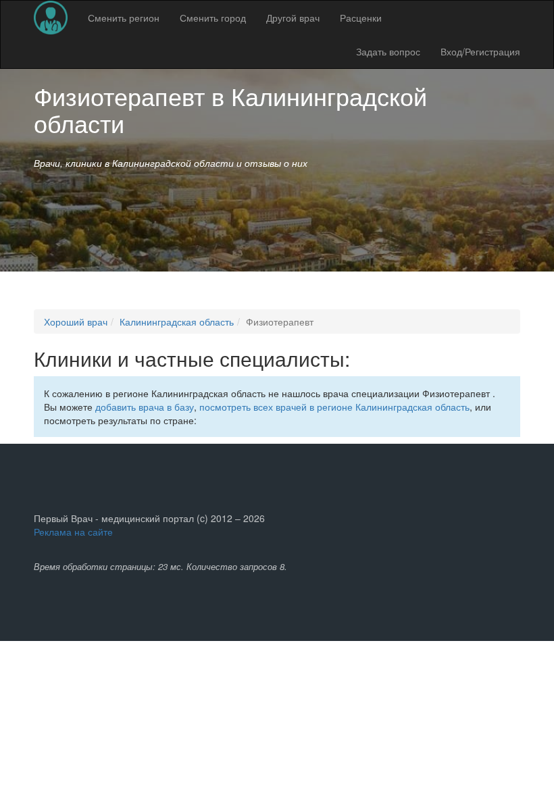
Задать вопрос (388, 51)
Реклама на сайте (73, 531)
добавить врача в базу (144, 406)
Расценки (361, 17)
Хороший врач (75, 321)
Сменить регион (123, 17)
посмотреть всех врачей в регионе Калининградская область (334, 406)
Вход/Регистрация (480, 51)
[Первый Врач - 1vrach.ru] (51, 17)
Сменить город (213, 17)
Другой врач (293, 17)
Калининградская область (177, 321)
